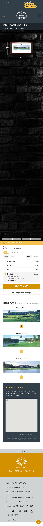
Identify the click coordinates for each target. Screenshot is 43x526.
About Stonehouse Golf (15, 487)
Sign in (27, 2)
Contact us (12, 520)
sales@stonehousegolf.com (22, 497)
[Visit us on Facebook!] (7, 511)
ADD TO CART (21, 286)
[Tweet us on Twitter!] (13, 511)
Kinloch (21, 28)
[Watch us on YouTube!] (32, 511)
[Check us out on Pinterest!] (25, 511)
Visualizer (14, 252)
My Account (29, 4)
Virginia (12, 28)
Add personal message (22, 292)
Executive (22, 261)
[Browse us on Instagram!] (19, 511)
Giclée (6, 256)
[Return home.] (21, 16)
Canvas (12, 256)
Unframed (36, 256)
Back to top (21, 451)
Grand (22, 270)
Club (22, 265)
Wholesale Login (30, 6)
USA (5, 28)
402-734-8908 (6, 2)
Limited (22, 277)
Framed (29, 256)
